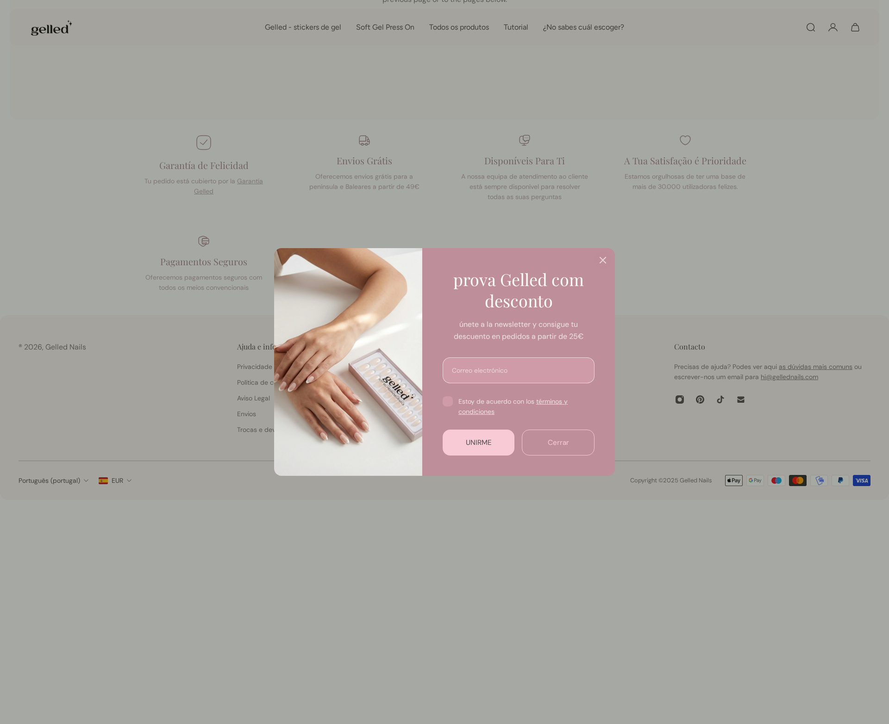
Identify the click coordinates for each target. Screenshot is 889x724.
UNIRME (479, 442)
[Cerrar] (603, 260)
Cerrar (558, 442)
